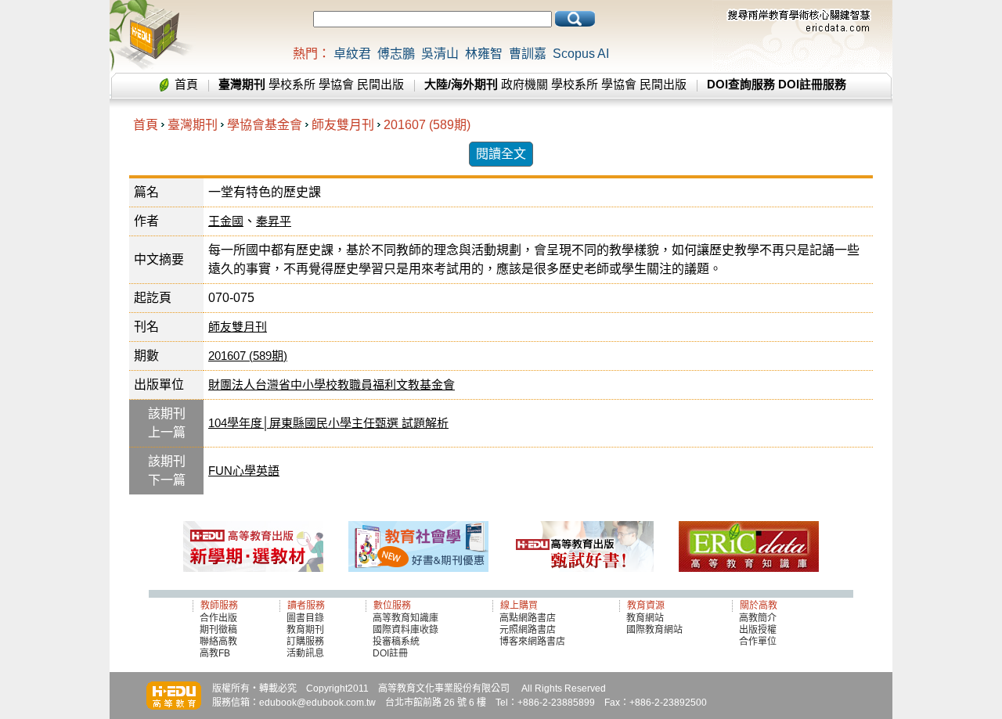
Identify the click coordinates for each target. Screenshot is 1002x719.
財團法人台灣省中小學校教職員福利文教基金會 (331, 384)
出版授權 (758, 629)
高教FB (215, 653)
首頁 (186, 84)
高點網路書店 (528, 618)
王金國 (225, 221)
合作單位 (758, 641)
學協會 (336, 84)
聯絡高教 (218, 641)
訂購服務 (305, 641)
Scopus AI (581, 53)
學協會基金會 (264, 124)
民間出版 (380, 84)
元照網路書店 (527, 629)
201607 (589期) (427, 124)
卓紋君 (352, 53)
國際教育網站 (654, 629)
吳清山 (440, 53)
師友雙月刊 (343, 124)
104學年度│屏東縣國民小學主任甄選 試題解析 (328, 423)
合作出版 (218, 618)
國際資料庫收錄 (405, 629)
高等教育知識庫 (405, 618)
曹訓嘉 (527, 53)
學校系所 (292, 84)
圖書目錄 (305, 618)
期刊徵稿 (218, 629)
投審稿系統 (396, 641)
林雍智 (484, 53)
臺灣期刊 (193, 124)
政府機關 (524, 84)
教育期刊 (305, 629)
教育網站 (645, 618)
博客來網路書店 (532, 641)
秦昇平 (273, 221)
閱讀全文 (501, 153)
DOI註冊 (390, 653)
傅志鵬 (396, 53)
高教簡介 (758, 618)
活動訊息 (305, 653)
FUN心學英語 (243, 470)
